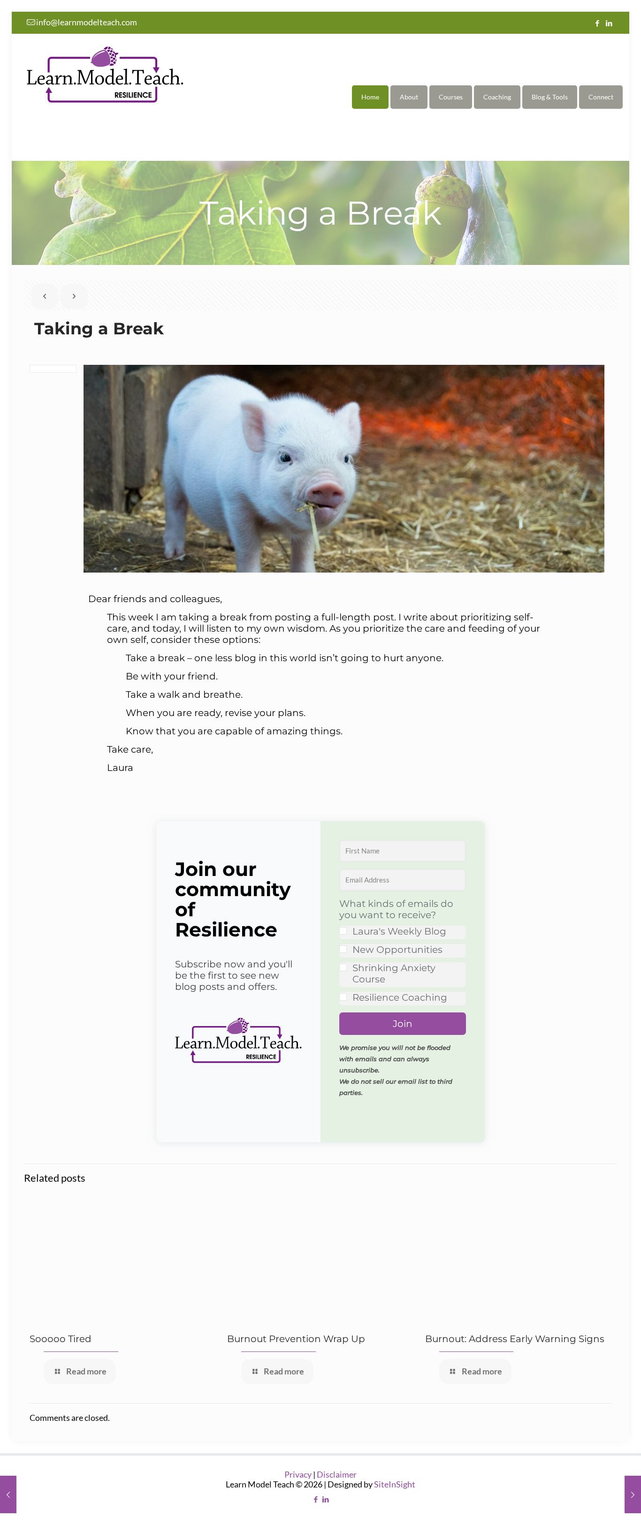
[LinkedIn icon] (608, 23)
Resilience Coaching (399, 997)
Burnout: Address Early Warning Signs (514, 1338)
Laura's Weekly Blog (399, 931)
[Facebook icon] (597, 23)
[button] (238, 1041)
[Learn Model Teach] (105, 73)
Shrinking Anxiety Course (393, 973)
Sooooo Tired (61, 1338)
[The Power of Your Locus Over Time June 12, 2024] (8, 1494)
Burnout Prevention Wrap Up (296, 1338)
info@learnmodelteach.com (86, 22)
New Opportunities (397, 949)
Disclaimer (337, 1474)
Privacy (298, 1474)
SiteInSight (394, 1484)
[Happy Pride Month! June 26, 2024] (633, 1494)
